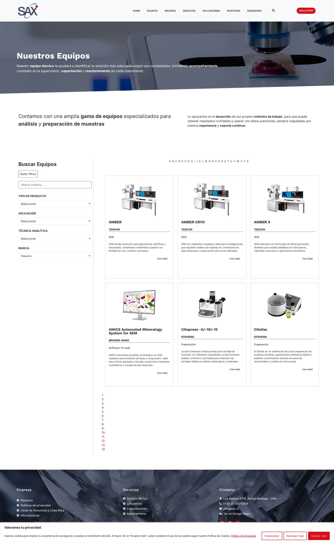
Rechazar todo (295, 535)
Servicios (189, 10)
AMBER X (262, 222)
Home (136, 10)
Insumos (170, 10)
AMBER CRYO (193, 222)
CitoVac (260, 329)
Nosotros (233, 10)
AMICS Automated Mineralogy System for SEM (135, 331)
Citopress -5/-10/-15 (199, 329)
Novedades (254, 10)
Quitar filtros (28, 174)
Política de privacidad (243, 535)
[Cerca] (330, 525)
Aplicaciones (211, 10)
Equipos (152, 10)
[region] (167, 532)
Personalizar (272, 535)
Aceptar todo (319, 535)
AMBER (115, 222)
